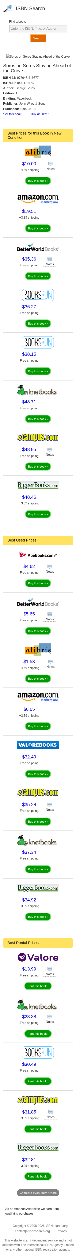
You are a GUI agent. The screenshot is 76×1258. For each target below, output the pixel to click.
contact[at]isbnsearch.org (32, 1231)
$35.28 (29, 804)
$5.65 (29, 614)
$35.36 (29, 259)
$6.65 (29, 709)
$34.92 (29, 900)
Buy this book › (38, 180)
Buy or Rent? (40, 114)
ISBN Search (30, 8)
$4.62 (29, 566)
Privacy (62, 1231)
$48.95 (29, 449)
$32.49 (29, 757)
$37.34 (29, 852)
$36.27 (29, 306)
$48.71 (29, 401)
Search (38, 38)
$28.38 (29, 1016)
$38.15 (29, 354)
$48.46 (29, 497)
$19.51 (29, 211)
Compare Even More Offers (38, 1192)
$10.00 (29, 163)
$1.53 (29, 661)
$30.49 (29, 1064)
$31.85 (29, 1112)
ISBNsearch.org (56, 1225)
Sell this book (12, 114)
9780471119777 (28, 77)
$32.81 (29, 1159)
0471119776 (25, 83)
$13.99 (29, 969)
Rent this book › (38, 986)
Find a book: (17, 21)
